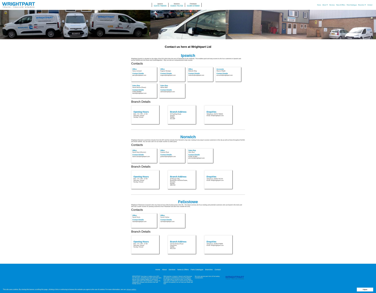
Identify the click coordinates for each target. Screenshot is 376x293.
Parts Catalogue (352, 5)
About (324, 5)
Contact (369, 5)
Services (332, 5)
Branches (361, 5)
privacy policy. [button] (131, 289)
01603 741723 (176, 6)
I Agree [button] (365, 289)
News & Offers (340, 5)
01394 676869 (193, 6)
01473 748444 (160, 6)
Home (319, 5)
